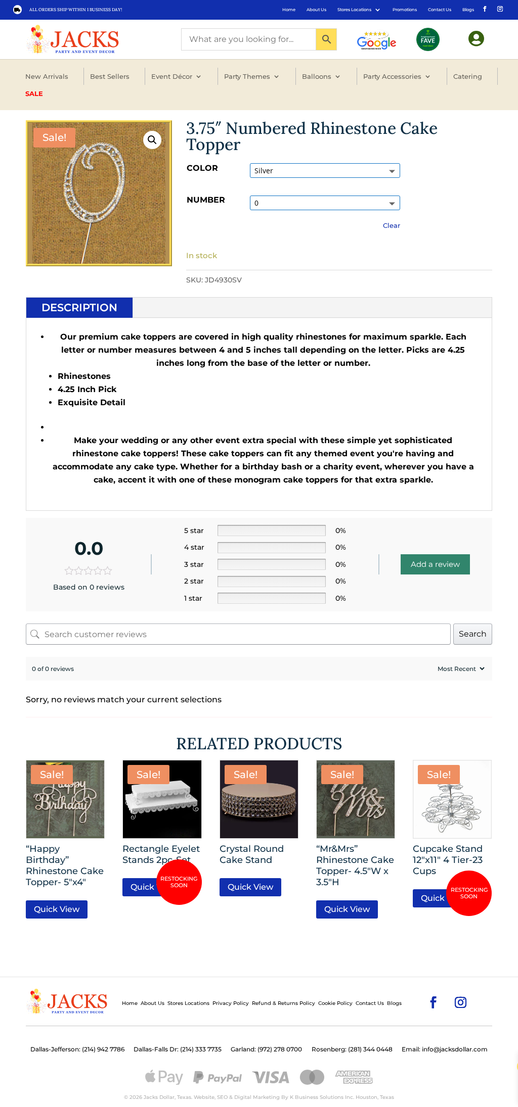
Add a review (435, 564)
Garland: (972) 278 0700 (266, 1049)
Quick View (56, 909)
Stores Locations (354, 9)
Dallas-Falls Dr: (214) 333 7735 (178, 1049)
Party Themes (247, 76)
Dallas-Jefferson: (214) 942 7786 (77, 1049)
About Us (316, 9)
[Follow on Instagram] (499, 8)
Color (202, 168)
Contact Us (439, 9)
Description (79, 307)
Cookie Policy (335, 1003)
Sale (34, 93)
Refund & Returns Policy (283, 1003)
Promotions (405, 9)
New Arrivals (46, 76)
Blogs (468, 9)
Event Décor (171, 76)
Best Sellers (110, 76)
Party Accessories (392, 76)
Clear (391, 225)
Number (206, 200)
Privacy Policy (230, 1003)
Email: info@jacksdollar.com (445, 1049)
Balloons (316, 76)
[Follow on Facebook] (484, 8)
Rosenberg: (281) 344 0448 (352, 1049)
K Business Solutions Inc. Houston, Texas (342, 1097)
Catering (467, 76)
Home (288, 9)
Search (473, 634)
